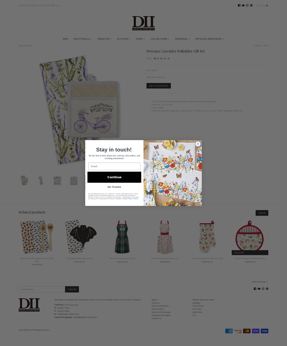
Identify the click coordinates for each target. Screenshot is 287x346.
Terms (136, 198)
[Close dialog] (198, 144)
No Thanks (114, 187)
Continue (114, 177)
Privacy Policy (127, 198)
